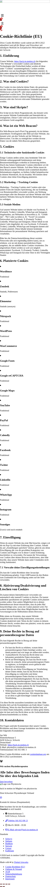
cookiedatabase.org (38, 754)
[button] (25, 15)
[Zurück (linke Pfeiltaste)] (1, 886)
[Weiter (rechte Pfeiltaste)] (4, 886)
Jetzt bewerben (6, 781)
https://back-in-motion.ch (24, 61)
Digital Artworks (21, 862)
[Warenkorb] (1, 19)
